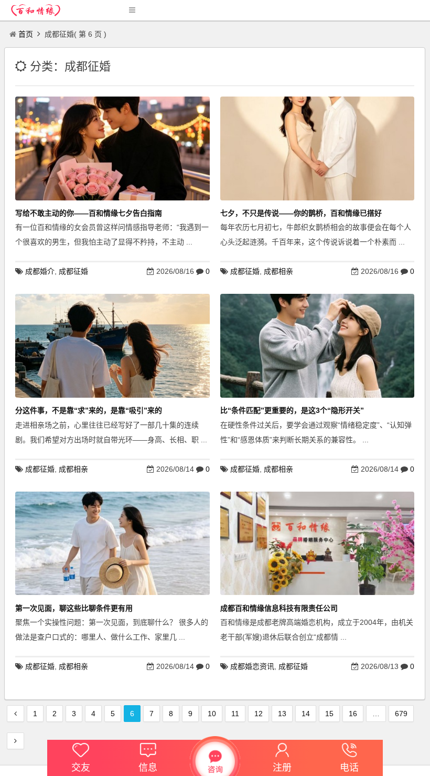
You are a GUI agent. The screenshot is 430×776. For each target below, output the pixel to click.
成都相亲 (278, 271)
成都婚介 (40, 271)
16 (353, 713)
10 (212, 713)
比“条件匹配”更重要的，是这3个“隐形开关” (292, 410)
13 (282, 713)
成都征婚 (73, 271)
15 (329, 713)
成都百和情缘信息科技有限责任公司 (279, 608)
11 (235, 713)
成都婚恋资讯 (252, 666)
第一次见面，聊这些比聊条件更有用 (74, 608)
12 (258, 713)
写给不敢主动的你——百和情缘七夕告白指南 (88, 213)
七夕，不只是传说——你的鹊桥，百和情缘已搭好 (301, 213)
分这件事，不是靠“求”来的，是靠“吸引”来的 (88, 410)
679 (401, 713)
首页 (25, 34)
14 (306, 713)
